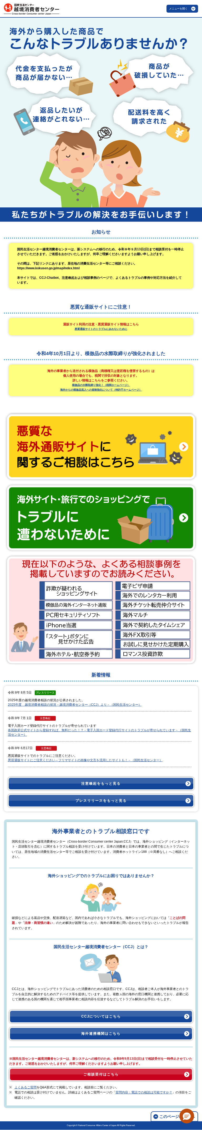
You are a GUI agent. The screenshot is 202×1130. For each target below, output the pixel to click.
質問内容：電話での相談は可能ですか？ (143, 1092)
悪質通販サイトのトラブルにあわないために (101, 328)
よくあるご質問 (25, 1087)
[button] (186, 1116)
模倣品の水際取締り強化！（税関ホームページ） (101, 385)
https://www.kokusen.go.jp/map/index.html (48, 268)
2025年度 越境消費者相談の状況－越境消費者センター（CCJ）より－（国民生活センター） (75, 704)
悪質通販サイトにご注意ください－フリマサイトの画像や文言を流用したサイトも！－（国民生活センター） (85, 760)
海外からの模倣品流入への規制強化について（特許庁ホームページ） (101, 389)
